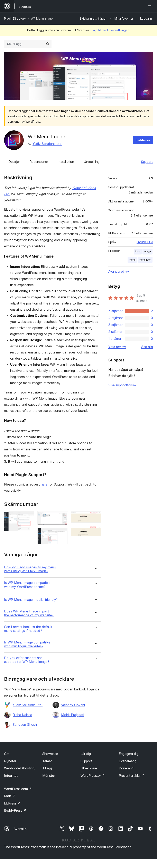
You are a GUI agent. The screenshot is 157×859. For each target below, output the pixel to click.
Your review (117, 347)
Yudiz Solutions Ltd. (47, 144)
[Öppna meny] (150, 6)
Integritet (11, 775)
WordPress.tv (93, 775)
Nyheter (10, 761)
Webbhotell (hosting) (20, 768)
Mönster (48, 775)
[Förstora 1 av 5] (29, 517)
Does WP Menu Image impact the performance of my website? (29, 613)
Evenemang (127, 761)
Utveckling (92, 162)
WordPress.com (18, 789)
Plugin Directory (15, 18)
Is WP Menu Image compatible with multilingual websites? (27, 644)
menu (132, 259)
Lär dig (86, 754)
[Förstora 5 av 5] (95, 531)
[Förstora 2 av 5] (62, 517)
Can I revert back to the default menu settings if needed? (28, 629)
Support (147, 162)
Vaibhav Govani (73, 705)
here (44, 484)
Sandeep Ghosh (25, 724)
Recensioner (38, 162)
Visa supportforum (122, 385)
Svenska (20, 829)
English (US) (145, 242)
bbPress (12, 803)
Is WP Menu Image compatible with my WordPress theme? (27, 585)
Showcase (50, 754)
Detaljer (14, 162)
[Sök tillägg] (47, 44)
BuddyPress (15, 810)
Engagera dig (128, 754)
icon (137, 251)
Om (6, 754)
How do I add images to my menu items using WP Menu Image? (30, 569)
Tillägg (47, 768)
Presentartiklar (132, 775)
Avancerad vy (118, 271)
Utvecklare (89, 768)
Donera (126, 768)
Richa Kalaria (22, 715)
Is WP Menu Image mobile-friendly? (31, 600)
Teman (47, 761)
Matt (10, 796)
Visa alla (147, 347)
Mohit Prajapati (72, 715)
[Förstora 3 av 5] (62, 534)
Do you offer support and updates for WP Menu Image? (26, 660)
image (147, 251)
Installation (66, 162)
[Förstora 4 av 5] (95, 517)
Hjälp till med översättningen (110, 30)
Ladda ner (143, 140)
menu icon (145, 259)
